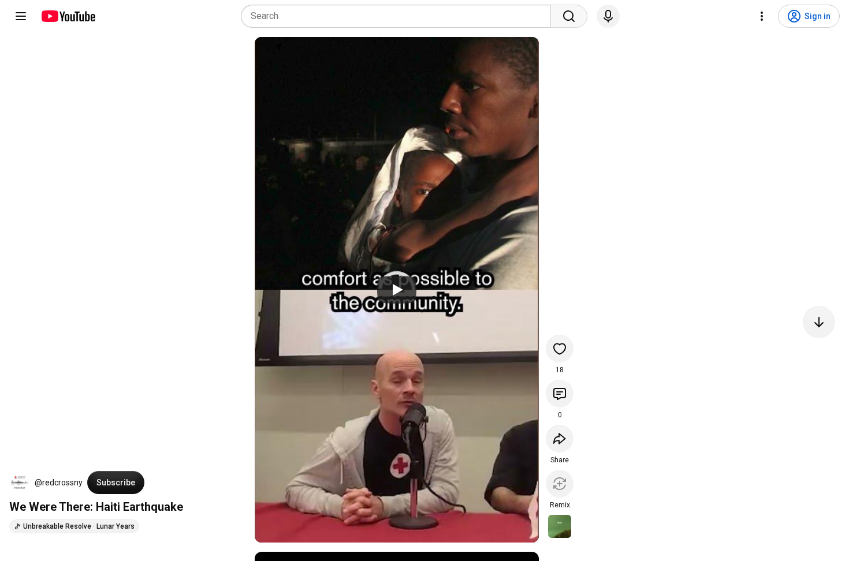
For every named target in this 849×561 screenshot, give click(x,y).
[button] (19, 482)
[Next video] (819, 322)
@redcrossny (59, 482)
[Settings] (762, 16)
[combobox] (399, 16)
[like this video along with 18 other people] (560, 348)
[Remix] (560, 484)
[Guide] (21, 16)
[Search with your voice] (608, 16)
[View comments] (560, 393)
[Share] (560, 438)
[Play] (396, 290)
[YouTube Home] (67, 16)
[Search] (568, 16)
